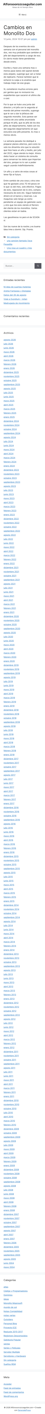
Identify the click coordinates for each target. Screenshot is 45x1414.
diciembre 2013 (11, 954)
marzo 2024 (9, 458)
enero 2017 (9, 803)
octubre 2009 (10, 1133)
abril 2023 (8, 502)
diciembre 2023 (11, 470)
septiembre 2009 (12, 1137)
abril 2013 (8, 986)
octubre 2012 (10, 1011)
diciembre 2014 (11, 905)
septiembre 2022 (12, 531)
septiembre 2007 (12, 1226)
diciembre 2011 (11, 1051)
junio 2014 (9, 929)
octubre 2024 (10, 429)
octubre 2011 (10, 1060)
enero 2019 (9, 706)
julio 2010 (8, 1112)
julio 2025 (8, 392)
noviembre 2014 (11, 909)
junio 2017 (8, 783)
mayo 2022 (9, 547)
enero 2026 (9, 368)
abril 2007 (8, 1234)
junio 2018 (8, 734)
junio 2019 (9, 685)
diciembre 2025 (11, 372)
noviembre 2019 (11, 669)
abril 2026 (8, 356)
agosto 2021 (9, 584)
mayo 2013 (9, 982)
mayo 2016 (9, 836)
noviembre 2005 (11, 1251)
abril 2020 (8, 649)
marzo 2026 (9, 360)
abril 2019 (8, 693)
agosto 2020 (10, 632)
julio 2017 (8, 779)
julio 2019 (8, 681)
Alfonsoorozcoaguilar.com (22, 4)
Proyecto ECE (10, 1327)
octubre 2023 (10, 478)
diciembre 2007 (11, 1214)
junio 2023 (9, 494)
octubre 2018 (10, 718)
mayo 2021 (9, 596)
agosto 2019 (10, 677)
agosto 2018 (9, 726)
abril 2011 (8, 1084)
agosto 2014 (10, 921)
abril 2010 (8, 1117)
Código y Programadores (16, 1291)
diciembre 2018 (11, 710)
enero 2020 (9, 661)
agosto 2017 (9, 775)
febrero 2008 (10, 1206)
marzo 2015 (9, 893)
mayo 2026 (9, 352)
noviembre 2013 (11, 958)
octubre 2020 (10, 624)
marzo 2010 (9, 1121)
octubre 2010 (10, 1108)
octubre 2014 (10, 913)
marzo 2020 (9, 653)
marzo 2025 (9, 409)
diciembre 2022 (11, 519)
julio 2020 (8, 637)
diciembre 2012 (11, 1003)
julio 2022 (8, 539)
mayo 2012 (9, 1031)
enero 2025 (9, 417)
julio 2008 (8, 1190)
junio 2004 (9, 1263)
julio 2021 (8, 588)
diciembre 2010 (11, 1100)
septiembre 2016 (12, 820)
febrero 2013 (10, 994)
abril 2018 (8, 742)
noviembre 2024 (11, 425)
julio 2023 (8, 490)
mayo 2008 (9, 1198)
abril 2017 (8, 791)
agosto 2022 (10, 535)
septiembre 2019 (12, 673)
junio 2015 (8, 881)
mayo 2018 (9, 738)
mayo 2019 (9, 689)
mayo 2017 (9, 787)
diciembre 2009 (11, 1129)
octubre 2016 (10, 815)
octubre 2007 (10, 1222)
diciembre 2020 (11, 616)
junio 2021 (8, 592)
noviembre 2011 (11, 1055)
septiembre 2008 (12, 1182)
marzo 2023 (9, 506)
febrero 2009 (10, 1161)
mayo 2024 (9, 449)
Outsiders (8, 1319)
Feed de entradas (12, 1388)
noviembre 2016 (11, 811)
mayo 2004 (9, 1267)
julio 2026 (8, 344)
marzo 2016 (9, 844)
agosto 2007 (10, 1230)
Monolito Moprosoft (13, 1303)
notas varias (9, 1315)
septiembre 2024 (12, 433)
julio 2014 (8, 925)
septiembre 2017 (12, 771)
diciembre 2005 (11, 1247)
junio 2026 (9, 348)
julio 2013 (8, 974)
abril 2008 (8, 1202)
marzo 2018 (9, 746)
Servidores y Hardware (15, 1356)
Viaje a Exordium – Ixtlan (15, 299)
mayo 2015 (9, 885)
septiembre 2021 (12, 580)
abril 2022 (8, 551)
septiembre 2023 (12, 482)
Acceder (8, 1384)
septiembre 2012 (12, 1015)
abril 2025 (8, 405)
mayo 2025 (9, 401)
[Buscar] (38, 266)
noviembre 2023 (11, 474)
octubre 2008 (10, 1178)
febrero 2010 (10, 1125)
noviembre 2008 (11, 1173)
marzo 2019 (9, 698)
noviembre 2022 (11, 523)
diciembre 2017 (11, 759)
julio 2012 (8, 1023)
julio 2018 (8, 730)
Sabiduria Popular (12, 1340)
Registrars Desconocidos (15, 1336)
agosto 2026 (10, 340)
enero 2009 (9, 1165)
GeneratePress (24, 1410)
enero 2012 (9, 1047)
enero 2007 (9, 1239)
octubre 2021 (10, 576)
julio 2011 (8, 1072)
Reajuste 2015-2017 (13, 1331)
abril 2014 (8, 938)
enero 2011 (9, 1096)
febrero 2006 (10, 1243)
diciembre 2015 (11, 856)
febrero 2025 (10, 413)
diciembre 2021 (11, 567)
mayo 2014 (9, 933)
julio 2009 (8, 1145)
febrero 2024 (10, 462)
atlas (6, 1287)
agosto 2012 (9, 1019)
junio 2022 (9, 543)
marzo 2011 (9, 1088)
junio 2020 (9, 641)
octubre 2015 (10, 864)
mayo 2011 (9, 1080)
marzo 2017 (9, 795)
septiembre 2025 (12, 384)
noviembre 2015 (11, 860)
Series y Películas (12, 1348)
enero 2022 (9, 563)
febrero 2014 (10, 946)
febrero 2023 (10, 510)
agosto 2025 (10, 388)
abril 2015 (8, 889)
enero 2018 (9, 754)
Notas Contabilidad (13, 1311)
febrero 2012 (10, 1043)
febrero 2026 (10, 364)
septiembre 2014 (12, 917)
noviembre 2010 (11, 1104)
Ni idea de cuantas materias (17, 287)
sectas (7, 1344)
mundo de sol (10, 1307)
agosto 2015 (9, 872)
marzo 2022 (9, 555)
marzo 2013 (9, 990)
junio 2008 (9, 1194)
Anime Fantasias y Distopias (17, 291)
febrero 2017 (10, 799)
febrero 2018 (10, 750)
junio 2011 (8, 1076)
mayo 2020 (9, 645)
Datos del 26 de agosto (15, 295)
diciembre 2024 (11, 421)
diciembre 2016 (11, 807)
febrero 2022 (10, 559)
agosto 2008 (10, 1186)
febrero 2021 (10, 608)
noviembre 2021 (11, 571)
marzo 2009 (9, 1157)
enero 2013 (9, 999)
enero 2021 (9, 612)
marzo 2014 (9, 942)
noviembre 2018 (11, 714)
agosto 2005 (10, 1259)
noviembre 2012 (11, 1007)
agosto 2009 (10, 1141)
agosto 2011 (9, 1068)
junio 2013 (9, 978)
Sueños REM (10, 1364)
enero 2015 (9, 901)
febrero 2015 (10, 897)
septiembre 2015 (12, 868)
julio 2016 (8, 828)
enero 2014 (9, 950)
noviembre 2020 (11, 620)
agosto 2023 (10, 486)
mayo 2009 (9, 1149)
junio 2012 (8, 1027)
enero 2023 (9, 514)
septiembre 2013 (12, 966)
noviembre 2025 (11, 376)
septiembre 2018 (12, 722)
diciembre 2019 (11, 665)
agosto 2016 (10, 824)
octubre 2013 (10, 962)
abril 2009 (9, 1153)
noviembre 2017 (11, 763)
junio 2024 (9, 445)
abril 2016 (8, 840)
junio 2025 (9, 397)
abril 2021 (8, 600)
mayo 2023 (9, 498)
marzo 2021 (9, 604)
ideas (6, 1299)
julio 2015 (8, 877)
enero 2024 (9, 466)
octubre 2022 (10, 527)
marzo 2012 (9, 1039)
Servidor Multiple (12, 1352)
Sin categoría (13, 237)
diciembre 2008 (11, 1169)
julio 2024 (8, 441)
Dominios (8, 1295)
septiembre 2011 (12, 1064)
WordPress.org (11, 1396)
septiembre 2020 (12, 628)
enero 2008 (9, 1210)
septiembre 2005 (12, 1255)
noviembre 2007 (11, 1218)
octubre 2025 (10, 380)
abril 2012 (8, 1035)
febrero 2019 (10, 702)
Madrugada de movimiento (17, 303)
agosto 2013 (10, 970)
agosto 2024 (10, 437)
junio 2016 (9, 832)
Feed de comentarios (14, 1392)
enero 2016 (9, 852)
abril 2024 (8, 453)
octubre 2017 (10, 767)
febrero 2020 (10, 657)
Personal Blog (10, 1323)
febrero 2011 (10, 1092)
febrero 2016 (10, 848)
